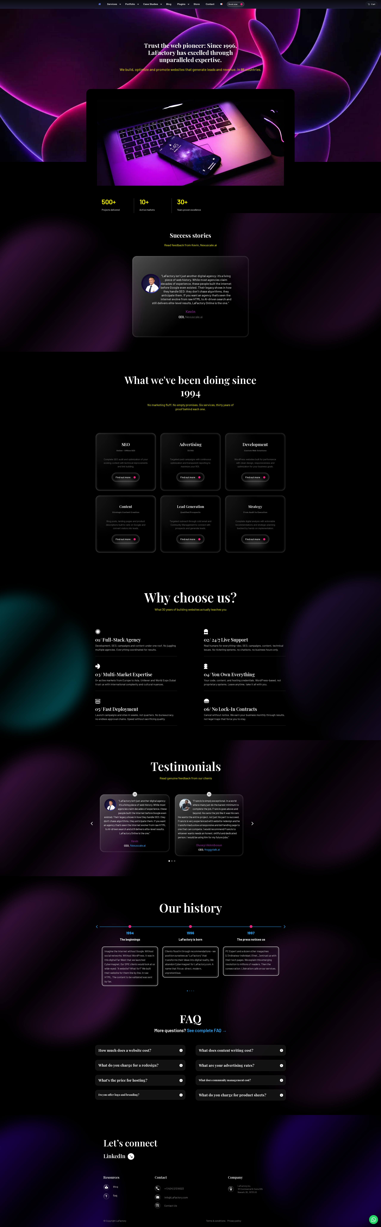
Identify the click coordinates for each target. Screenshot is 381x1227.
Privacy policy (234, 1220)
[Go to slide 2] (172, 861)
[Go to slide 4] (193, 990)
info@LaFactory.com (176, 1197)
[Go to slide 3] (174, 861)
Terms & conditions (215, 1220)
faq (115, 1195)
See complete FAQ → (207, 1030)
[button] (91, 823)
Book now (233, 4)
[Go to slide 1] (169, 861)
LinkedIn (114, 1155)
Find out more (123, 477)
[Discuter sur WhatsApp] (373, 1219)
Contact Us (170, 1205)
